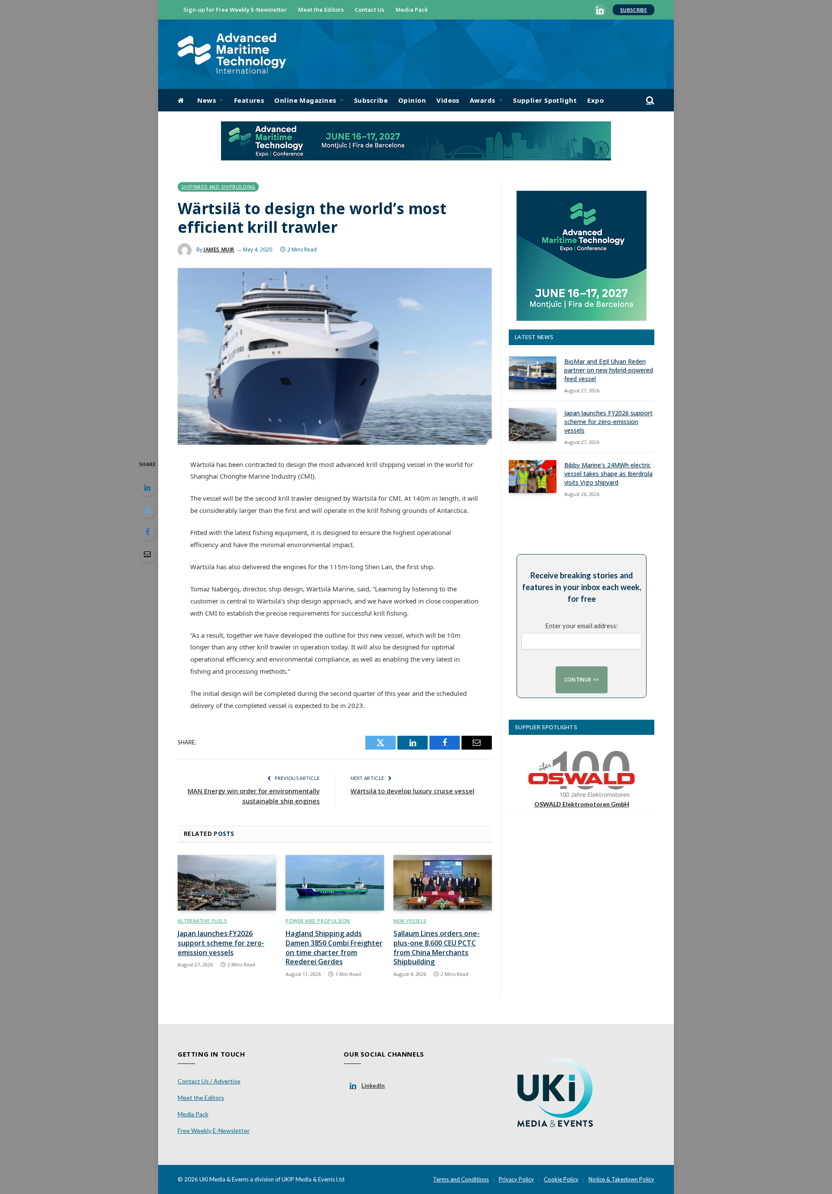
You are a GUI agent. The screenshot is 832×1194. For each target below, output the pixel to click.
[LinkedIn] (147, 487)
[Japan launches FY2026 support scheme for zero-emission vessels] (227, 882)
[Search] (649, 100)
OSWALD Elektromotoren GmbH (581, 804)
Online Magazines (305, 100)
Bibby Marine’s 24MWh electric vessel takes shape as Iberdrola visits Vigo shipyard (608, 473)
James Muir (219, 249)
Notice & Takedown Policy (621, 1179)
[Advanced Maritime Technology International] (232, 54)
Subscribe (633, 10)
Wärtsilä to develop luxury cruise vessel (412, 790)
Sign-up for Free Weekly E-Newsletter (235, 9)
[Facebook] (147, 531)
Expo (595, 100)
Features (249, 100)
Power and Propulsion (318, 920)
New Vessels (409, 920)
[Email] (147, 553)
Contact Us (369, 9)
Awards (482, 100)
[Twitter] (147, 509)
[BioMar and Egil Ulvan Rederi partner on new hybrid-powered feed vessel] (532, 372)
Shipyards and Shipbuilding (218, 187)
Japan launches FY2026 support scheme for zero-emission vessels (221, 943)
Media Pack (412, 9)
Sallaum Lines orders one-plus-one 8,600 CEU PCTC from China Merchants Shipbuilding (436, 947)
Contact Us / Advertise (209, 1081)
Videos (447, 100)
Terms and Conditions (461, 1179)
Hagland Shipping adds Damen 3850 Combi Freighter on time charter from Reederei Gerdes (334, 947)
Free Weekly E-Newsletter (214, 1130)
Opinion (412, 100)
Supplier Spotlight (545, 100)
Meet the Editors (321, 9)
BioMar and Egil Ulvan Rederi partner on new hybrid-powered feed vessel (608, 370)
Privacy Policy (516, 1179)
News (206, 100)
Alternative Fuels (202, 920)
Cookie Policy (561, 1179)
